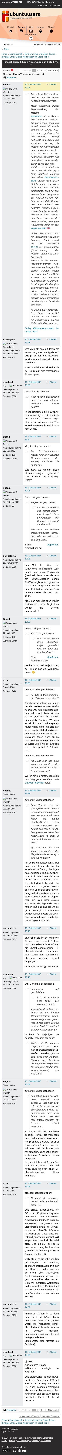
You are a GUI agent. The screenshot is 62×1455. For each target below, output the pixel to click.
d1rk (5, 680)
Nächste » (53, 70)
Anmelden (42, 5)
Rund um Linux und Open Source (39, 54)
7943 (14, 103)
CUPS (34, 247)
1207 (14, 455)
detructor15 (9, 556)
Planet (51, 27)
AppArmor (36, 116)
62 (13, 506)
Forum (21, 27)
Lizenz (4, 1441)
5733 (14, 567)
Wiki (31, 27)
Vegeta (6, 84)
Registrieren (54, 5)
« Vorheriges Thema (29, 1416)
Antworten (11, 77)
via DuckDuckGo (52, 45)
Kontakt (12, 1441)
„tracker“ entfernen (34, 782)
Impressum (34, 1441)
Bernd (6, 436)
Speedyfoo (9, 339)
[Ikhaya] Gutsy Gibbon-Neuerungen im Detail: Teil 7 (25, 57)
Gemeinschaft (16, 54)
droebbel (8, 382)
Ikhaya (40, 27)
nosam (6, 488)
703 (13, 357)
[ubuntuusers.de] (21, 17)
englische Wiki (38, 228)
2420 (14, 691)
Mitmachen (31, 34)
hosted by (6, 2)
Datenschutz (22, 1441)
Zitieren (52, 84)
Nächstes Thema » (50, 1416)
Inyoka (15, 1429)
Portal (10, 27)
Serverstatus (46, 1441)
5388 (14, 396)
